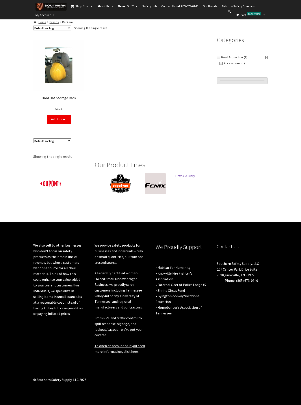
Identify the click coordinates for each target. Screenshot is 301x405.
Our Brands (210, 6)
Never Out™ (126, 6)
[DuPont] (50, 183)
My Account (43, 15)
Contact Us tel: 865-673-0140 (179, 6)
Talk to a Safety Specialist (239, 6)
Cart (250, 14)
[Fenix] (155, 183)
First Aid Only (185, 176)
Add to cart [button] (59, 119)
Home (42, 22)
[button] (229, 11)
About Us (103, 6)
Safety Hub (149, 6)
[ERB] (85, 177)
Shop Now (82, 6)
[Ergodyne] (120, 183)
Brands (54, 22)
